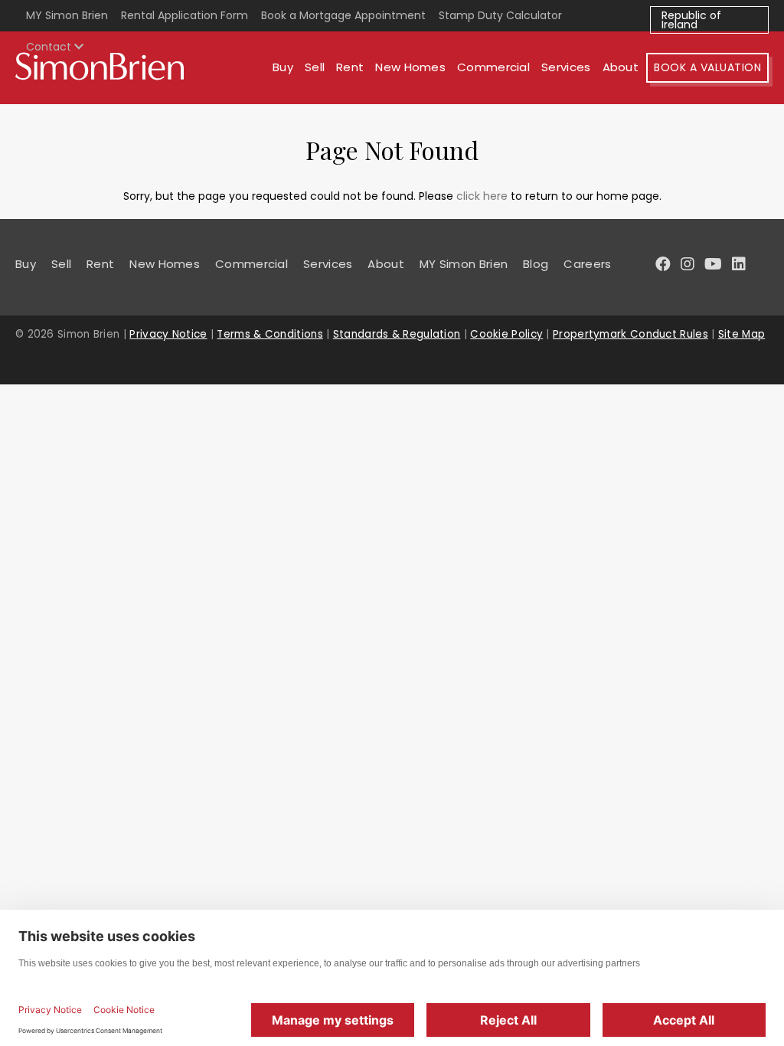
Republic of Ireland (691, 20)
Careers (587, 264)
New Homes (410, 67)
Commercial (493, 67)
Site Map (741, 334)
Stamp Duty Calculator (500, 15)
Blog (535, 264)
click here (482, 196)
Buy (283, 67)
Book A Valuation (707, 67)
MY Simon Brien (67, 15)
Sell (315, 67)
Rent (350, 67)
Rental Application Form (184, 15)
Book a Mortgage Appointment (343, 15)
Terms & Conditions (269, 334)
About (621, 67)
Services (565, 67)
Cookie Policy (506, 334)
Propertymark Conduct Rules (630, 334)
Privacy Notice (168, 334)
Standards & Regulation (397, 334)
